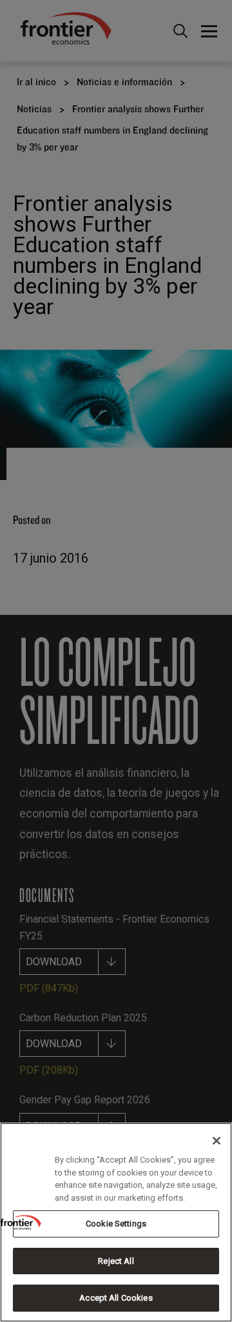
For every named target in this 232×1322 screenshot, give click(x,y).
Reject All (115, 1261)
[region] (116, 1222)
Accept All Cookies (115, 1298)
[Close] (216, 1141)
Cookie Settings (116, 1223)
